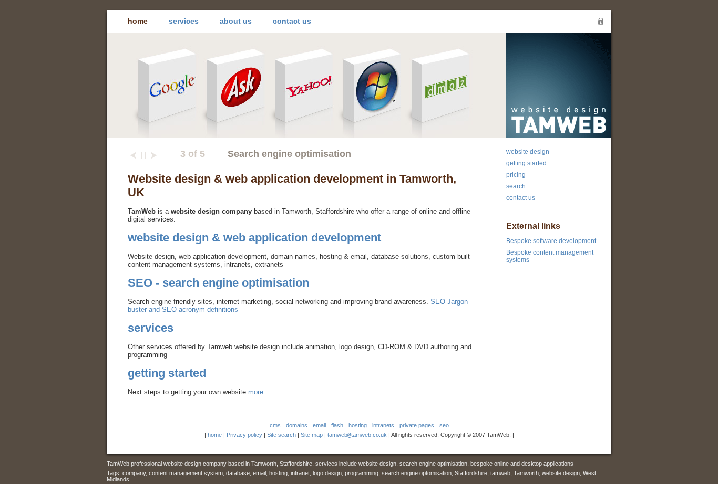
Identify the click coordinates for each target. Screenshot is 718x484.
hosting (357, 425)
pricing (516, 174)
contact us (292, 21)
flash (337, 425)
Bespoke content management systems (549, 256)
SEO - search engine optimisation (218, 282)
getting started (167, 373)
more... (259, 392)
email (319, 425)
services (184, 21)
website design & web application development (254, 237)
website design (527, 151)
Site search (281, 435)
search (516, 186)
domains (296, 425)
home (138, 21)
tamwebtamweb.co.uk (357, 435)
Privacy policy (244, 435)
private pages (416, 425)
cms (275, 425)
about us (236, 21)
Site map (312, 435)
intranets (383, 425)
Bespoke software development (551, 241)
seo (444, 425)
